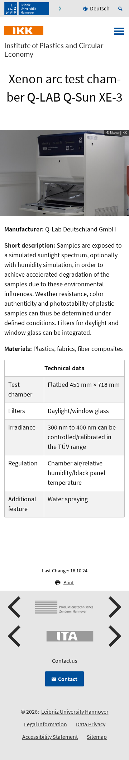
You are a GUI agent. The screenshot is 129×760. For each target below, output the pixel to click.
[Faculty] (60, 9)
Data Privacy (90, 724)
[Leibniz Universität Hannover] (26, 8)
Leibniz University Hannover (75, 711)
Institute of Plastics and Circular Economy (53, 49)
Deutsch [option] (100, 8)
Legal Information (45, 724)
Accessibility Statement (50, 736)
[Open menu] (119, 33)
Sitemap (97, 736)
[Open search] (121, 9)
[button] (15, 607)
